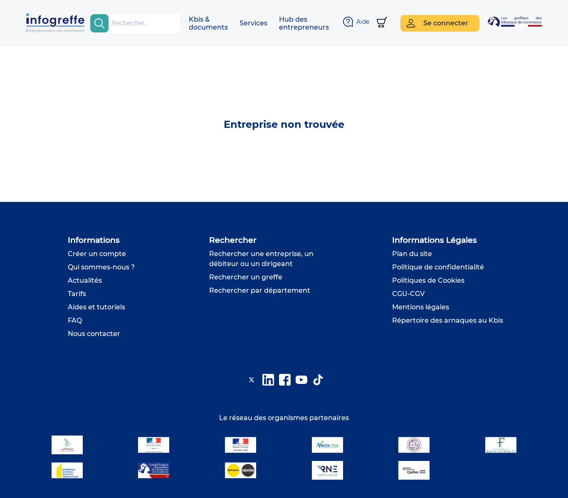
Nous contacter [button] (94, 334)
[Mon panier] (382, 23)
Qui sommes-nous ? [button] (101, 267)
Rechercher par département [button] (259, 290)
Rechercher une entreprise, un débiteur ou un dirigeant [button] (261, 259)
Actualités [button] (85, 280)
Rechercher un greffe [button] (245, 277)
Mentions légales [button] (420, 307)
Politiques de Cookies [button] (428, 280)
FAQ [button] (75, 320)
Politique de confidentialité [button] (438, 267)
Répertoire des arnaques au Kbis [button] (447, 320)
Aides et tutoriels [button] (96, 307)
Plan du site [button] (412, 254)
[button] (208, 23)
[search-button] (99, 23)
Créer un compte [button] (97, 254)
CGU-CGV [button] (408, 294)
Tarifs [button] (77, 294)
